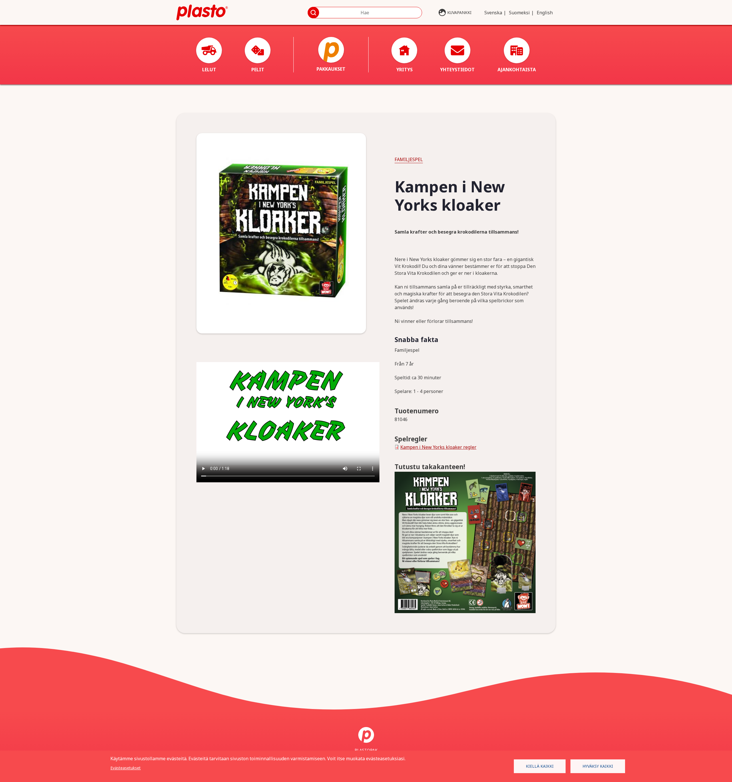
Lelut (209, 69)
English (545, 12)
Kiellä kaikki (540, 766)
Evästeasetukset (125, 768)
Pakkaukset (331, 69)
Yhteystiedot (457, 69)
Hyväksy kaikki (597, 766)
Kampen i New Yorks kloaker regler (438, 447)
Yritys (404, 69)
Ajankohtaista (517, 69)
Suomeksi (519, 12)
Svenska (493, 12)
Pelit (257, 69)
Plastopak (366, 750)
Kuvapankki (459, 12)
